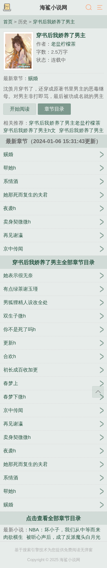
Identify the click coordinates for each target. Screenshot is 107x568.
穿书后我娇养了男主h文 (29, 130)
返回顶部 (98, 392)
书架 (7, 8)
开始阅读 (20, 109)
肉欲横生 (13, 537)
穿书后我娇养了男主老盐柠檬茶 (64, 123)
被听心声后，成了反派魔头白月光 (63, 537)
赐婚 (33, 78)
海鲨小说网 (53, 7)
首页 (8, 21)
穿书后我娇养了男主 (54, 21)
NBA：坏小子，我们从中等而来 (64, 529)
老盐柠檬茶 (63, 44)
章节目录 (54, 109)
